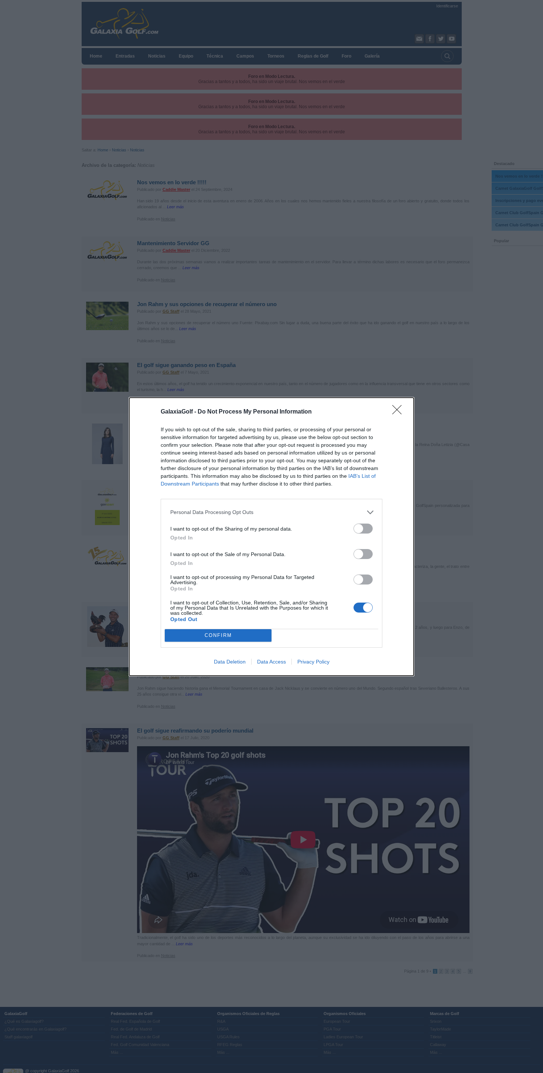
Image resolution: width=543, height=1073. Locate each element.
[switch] (363, 529)
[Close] (399, 412)
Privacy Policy (313, 662)
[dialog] (271, 537)
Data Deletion (230, 662)
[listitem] (271, 512)
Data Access (271, 662)
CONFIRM (218, 635)
